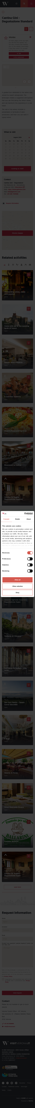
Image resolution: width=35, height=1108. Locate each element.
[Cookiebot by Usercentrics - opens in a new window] (25, 513)
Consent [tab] (6, 519)
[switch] (30, 558)
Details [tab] (17, 519)
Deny (17, 592)
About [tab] (29, 519)
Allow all (17, 580)
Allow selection (17, 586)
